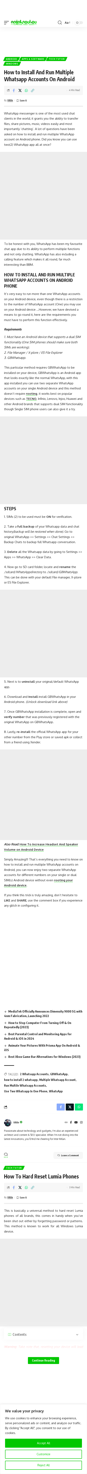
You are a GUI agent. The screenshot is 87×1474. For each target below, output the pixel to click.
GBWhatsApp (59, 1074)
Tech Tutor (57, 59)
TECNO (31, 399)
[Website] (66, 1122)
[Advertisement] (43, 40)
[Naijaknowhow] (24, 22)
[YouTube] (76, 1122)
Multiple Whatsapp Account (57, 1080)
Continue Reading (43, 1360)
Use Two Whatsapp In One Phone (25, 1091)
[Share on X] (20, 90)
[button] (7, 22)
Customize (43, 1454)
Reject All (43, 1465)
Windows (12, 63)
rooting (31, 394)
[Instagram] (81, 1122)
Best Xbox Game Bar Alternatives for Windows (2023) (44, 1056)
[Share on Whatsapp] (26, 90)
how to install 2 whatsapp (21, 1080)
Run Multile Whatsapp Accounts (25, 1085)
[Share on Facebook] (14, 90)
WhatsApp (56, 1091)
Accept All (43, 1443)
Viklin (10, 100)
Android (11, 59)
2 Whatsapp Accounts (34, 1074)
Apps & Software (33, 59)
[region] (43, 1439)
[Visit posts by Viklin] (7, 1122)
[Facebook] (71, 1122)
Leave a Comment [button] (70, 1155)
